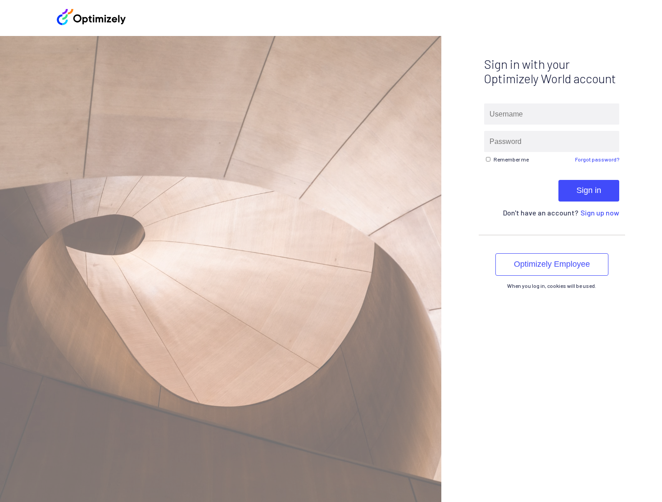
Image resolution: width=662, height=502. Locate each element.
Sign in (588, 190)
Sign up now (599, 212)
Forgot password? (597, 159)
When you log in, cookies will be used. (551, 285)
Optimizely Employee (552, 264)
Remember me (511, 159)
